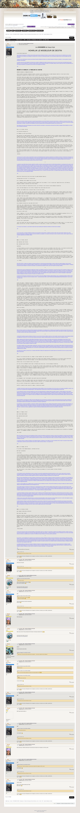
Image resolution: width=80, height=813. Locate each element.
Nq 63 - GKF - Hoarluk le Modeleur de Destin (26, 43)
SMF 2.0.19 (36, 810)
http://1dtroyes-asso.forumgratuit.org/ (22, 587)
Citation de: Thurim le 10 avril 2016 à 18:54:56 (23, 728)
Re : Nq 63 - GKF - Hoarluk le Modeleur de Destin (27, 559)
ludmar (8, 575)
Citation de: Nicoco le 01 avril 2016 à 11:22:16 (23, 675)
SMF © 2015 (40, 810)
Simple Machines (44, 810)
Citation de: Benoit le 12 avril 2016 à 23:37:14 (23, 764)
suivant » (73, 798)
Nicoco (8, 643)
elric (37, 34)
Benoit (8, 613)
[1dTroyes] (7, 588)
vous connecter (15, 24)
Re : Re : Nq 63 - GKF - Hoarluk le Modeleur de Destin (27, 575)
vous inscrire (22, 24)
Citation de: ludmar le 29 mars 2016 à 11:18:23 (23, 595)
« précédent (70, 798)
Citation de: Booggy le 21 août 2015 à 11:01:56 (23, 652)
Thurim (8, 708)
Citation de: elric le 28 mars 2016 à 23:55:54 (23, 578)
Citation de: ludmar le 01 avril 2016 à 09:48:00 (23, 670)
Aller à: (55, 803)
